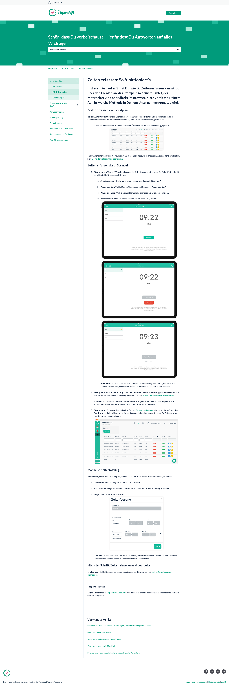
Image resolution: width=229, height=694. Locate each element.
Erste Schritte (68, 68)
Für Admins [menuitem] (57, 86)
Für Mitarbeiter (86, 68)
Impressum (202, 682)
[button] (77, 81)
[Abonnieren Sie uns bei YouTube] (224, 671)
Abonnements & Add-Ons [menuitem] (61, 128)
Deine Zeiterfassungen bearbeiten (107, 158)
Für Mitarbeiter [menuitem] (60, 92)
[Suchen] (178, 49)
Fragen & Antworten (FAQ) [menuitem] (59, 104)
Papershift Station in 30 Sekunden (158, 395)
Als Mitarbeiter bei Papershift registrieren (104, 639)
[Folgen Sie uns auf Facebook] (206, 671)
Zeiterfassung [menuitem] (56, 123)
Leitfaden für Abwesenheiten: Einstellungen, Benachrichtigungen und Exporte (120, 625)
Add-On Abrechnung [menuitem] (59, 140)
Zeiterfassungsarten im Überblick (101, 646)
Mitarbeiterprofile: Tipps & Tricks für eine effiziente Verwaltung (113, 653)
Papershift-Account (145, 410)
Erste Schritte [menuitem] (56, 81)
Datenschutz (214, 682)
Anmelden (173, 13)
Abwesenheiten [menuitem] (57, 111)
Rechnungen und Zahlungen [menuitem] (62, 134)
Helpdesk (52, 68)
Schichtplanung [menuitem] (56, 117)
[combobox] (112, 49)
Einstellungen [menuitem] (58, 97)
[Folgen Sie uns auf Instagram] (212, 671)
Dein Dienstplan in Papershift (99, 632)
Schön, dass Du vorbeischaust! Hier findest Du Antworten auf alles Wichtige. (110, 40)
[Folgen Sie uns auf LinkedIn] (218, 671)
